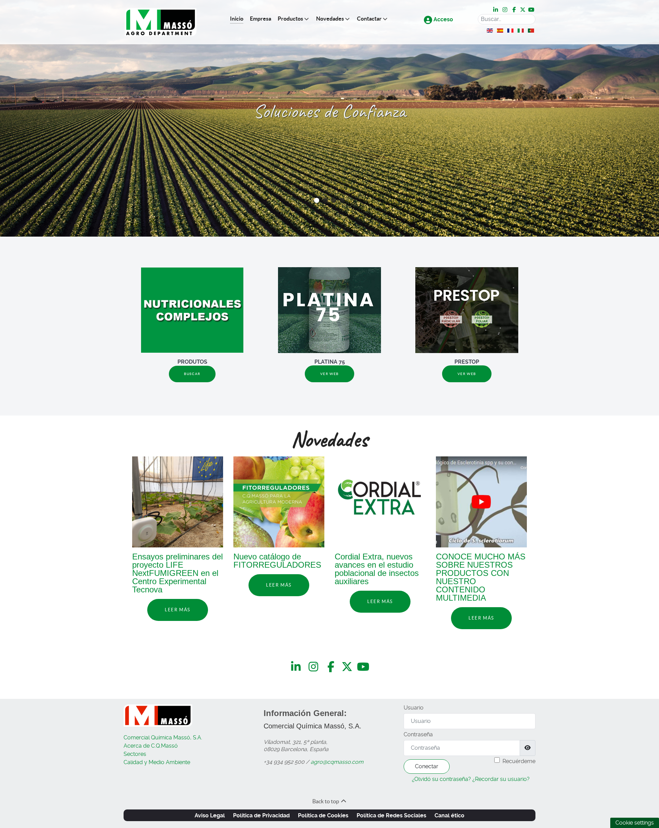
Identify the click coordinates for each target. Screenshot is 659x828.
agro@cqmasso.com (337, 762)
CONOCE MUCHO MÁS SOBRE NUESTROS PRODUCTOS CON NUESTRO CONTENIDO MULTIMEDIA (480, 577)
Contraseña (418, 734)
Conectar (426, 766)
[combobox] (506, 19)
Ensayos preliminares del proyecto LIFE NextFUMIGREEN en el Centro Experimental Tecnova (177, 573)
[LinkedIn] (496, 10)
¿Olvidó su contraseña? (441, 779)
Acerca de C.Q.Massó (151, 745)
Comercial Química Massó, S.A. (163, 737)
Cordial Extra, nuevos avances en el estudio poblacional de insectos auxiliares (377, 569)
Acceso (442, 19)
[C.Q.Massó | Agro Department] (161, 22)
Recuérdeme (518, 761)
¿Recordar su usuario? (501, 779)
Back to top (326, 801)
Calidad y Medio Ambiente (157, 762)
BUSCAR (192, 374)
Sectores (135, 754)
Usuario (414, 707)
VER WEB (329, 374)
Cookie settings (634, 822)
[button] (316, 200)
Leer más (177, 609)
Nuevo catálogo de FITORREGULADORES (277, 560)
